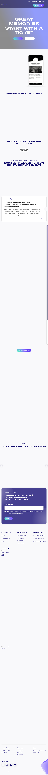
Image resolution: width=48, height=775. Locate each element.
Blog (3, 541)
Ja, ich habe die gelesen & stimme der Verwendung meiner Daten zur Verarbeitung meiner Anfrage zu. (24, 399)
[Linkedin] (11, 764)
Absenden (8, 518)
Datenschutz (11, 772)
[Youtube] (15, 764)
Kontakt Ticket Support (38, 538)
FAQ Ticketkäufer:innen (38, 535)
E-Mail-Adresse (8, 504)
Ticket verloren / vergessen (39, 541)
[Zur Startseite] (5, 5)
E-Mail (6, 380)
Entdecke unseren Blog (24, 350)
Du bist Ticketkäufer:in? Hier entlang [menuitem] (36, 1)
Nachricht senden (9, 405)
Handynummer (28, 380)
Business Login (38, 5)
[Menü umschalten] (45, 5)
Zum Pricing (5, 114)
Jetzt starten (18, 38)
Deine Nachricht (8, 387)
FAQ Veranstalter (6, 538)
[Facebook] (3, 764)
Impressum (4, 772)
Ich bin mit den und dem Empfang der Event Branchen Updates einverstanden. (24, 512)
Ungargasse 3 (20, 750)
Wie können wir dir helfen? (11, 367)
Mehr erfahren (29, 38)
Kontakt (3, 535)
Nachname (27, 374)
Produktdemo (20, 543)
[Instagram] (7, 764)
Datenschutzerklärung (20, 398)
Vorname (6, 374)
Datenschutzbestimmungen (21, 511)
